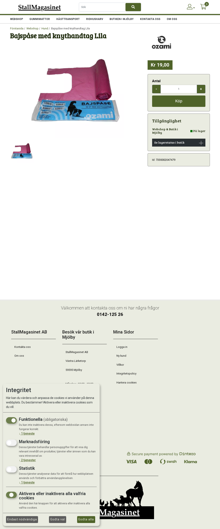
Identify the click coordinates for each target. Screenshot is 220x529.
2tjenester (27, 460)
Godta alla (86, 519)
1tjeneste (27, 433)
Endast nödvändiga (22, 519)
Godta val (57, 519)
